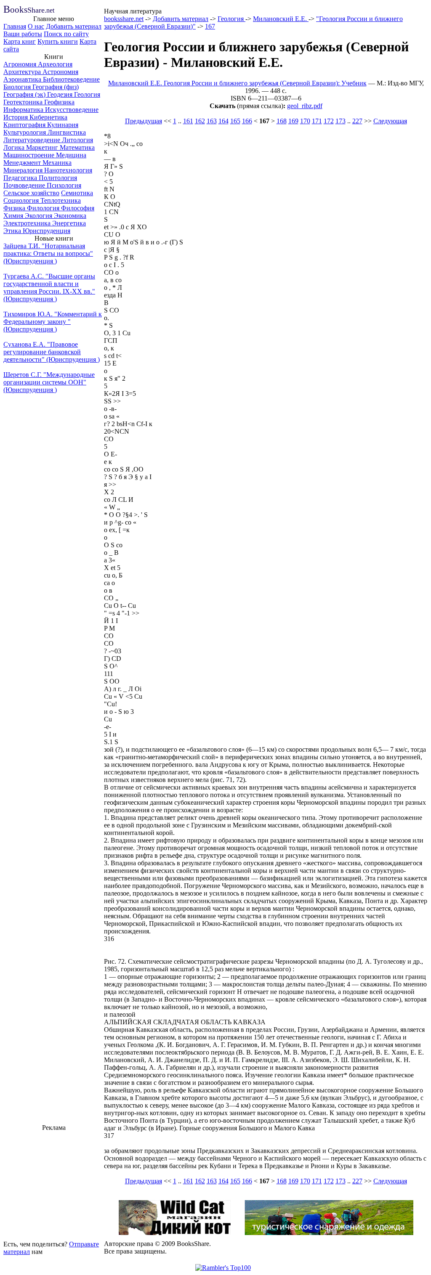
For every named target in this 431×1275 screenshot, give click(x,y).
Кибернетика (48, 117)
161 (188, 121)
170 (305, 121)
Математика (77, 147)
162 (200, 121)
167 (210, 26)
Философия (77, 208)
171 (317, 121)
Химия (14, 215)
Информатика (24, 109)
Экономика (70, 215)
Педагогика (21, 177)
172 (329, 121)
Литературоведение (32, 139)
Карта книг (19, 41)
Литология (77, 139)
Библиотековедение (71, 79)
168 (282, 121)
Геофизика (59, 102)
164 (223, 121)
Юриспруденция (46, 230)
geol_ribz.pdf (304, 105)
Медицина (71, 155)
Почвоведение (25, 185)
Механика (57, 162)
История (16, 117)
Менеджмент (23, 162)
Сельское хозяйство (31, 192)
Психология (64, 185)
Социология (21, 200)
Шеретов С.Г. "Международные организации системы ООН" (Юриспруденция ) (49, 382)
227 (357, 121)
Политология (58, 177)
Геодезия (60, 94)
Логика (14, 147)
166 (247, 121)
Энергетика (69, 223)
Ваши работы (22, 33)
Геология (87, 94)
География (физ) (55, 86)
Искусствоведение (71, 109)
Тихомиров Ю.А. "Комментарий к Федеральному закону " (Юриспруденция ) (52, 321)
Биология (17, 86)
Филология (44, 208)
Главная (14, 26)
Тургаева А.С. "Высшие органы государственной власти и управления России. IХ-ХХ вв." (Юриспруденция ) (49, 287)
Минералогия (23, 170)
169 (293, 121)
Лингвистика (67, 132)
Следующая (390, 121)
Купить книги (57, 41)
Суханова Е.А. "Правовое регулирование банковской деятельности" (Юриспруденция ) (51, 352)
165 (235, 121)
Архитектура (23, 71)
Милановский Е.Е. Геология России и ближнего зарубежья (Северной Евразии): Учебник (237, 83)
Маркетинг (43, 147)
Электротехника (27, 223)
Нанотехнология (68, 170)
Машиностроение (29, 155)
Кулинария (62, 124)
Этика (13, 230)
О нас (36, 26)
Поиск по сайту (66, 33)
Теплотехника (60, 200)
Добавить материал (73, 26)
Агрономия (20, 64)
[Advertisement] (54, 1184)
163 (212, 121)
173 (340, 121)
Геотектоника (23, 102)
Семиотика (77, 192)
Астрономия (60, 71)
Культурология (25, 132)
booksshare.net (124, 18)
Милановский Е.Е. (281, 18)
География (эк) (25, 94)
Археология (55, 64)
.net (28, 10)
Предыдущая (143, 121)
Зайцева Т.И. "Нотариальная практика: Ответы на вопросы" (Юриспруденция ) (48, 253)
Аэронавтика (23, 79)
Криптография (25, 124)
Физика (15, 208)
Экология (39, 215)
